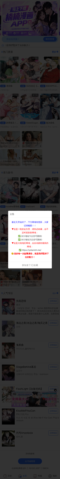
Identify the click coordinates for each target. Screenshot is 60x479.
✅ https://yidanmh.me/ (30, 250)
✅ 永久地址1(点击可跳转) (30, 236)
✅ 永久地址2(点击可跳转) (30, 239)
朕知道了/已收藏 (30, 265)
